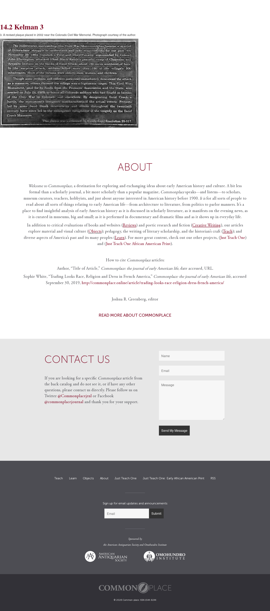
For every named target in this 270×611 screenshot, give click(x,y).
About (104, 478)
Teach (58, 478)
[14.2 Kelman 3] (135, 83)
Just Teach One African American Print (138, 244)
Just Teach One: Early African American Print (173, 478)
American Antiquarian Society (123, 545)
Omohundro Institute (155, 545)
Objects (95, 232)
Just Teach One (232, 238)
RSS (213, 478)
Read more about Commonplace (135, 315)
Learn (73, 478)
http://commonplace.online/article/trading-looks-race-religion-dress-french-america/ (153, 283)
